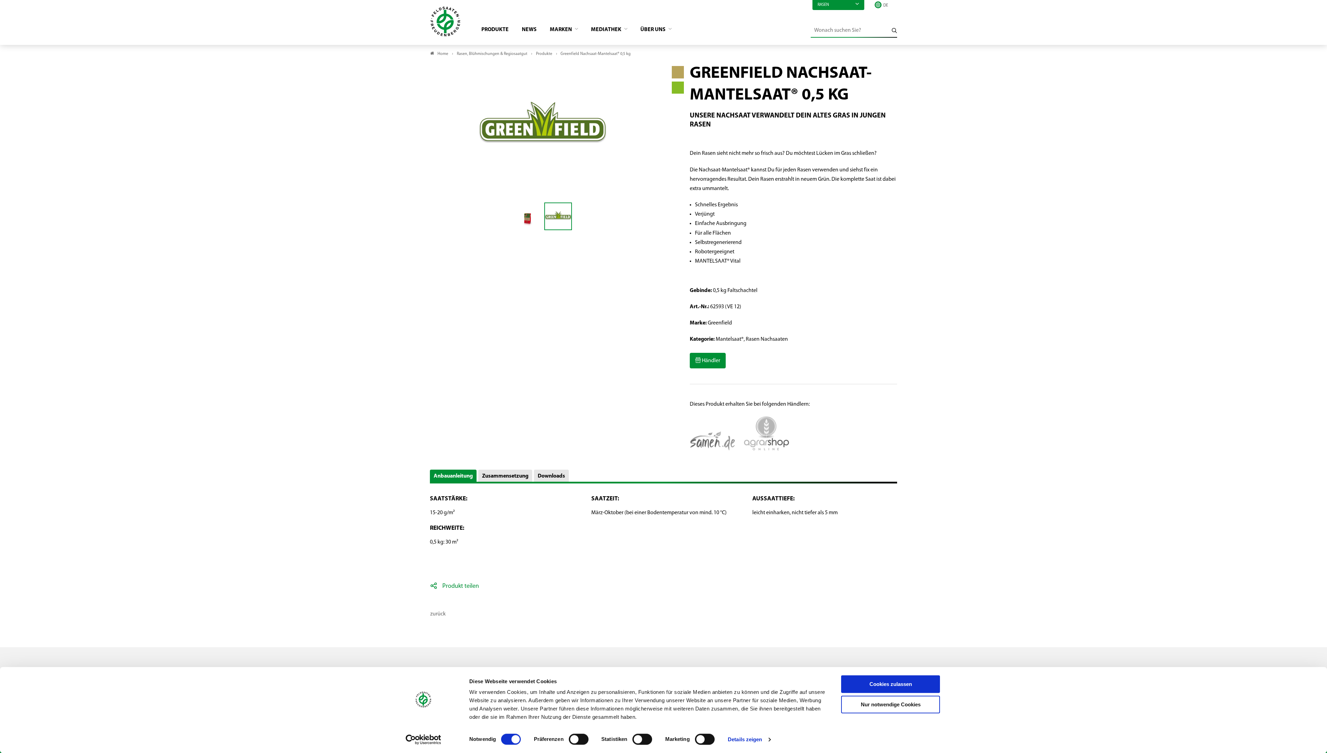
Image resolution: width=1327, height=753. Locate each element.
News (529, 29)
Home (442, 54)
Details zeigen (745, 739)
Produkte (495, 29)
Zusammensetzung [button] (505, 476)
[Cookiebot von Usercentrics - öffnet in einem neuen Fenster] (423, 739)
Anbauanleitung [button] (453, 476)
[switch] (579, 739)
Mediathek (606, 29)
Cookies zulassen (890, 684)
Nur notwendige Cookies (891, 704)
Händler (710, 361)
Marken (561, 29)
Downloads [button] (551, 476)
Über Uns (653, 29)
